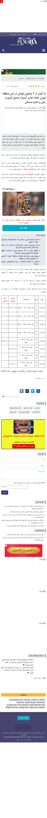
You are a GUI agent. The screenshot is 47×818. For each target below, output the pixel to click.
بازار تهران (13, 412)
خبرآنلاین (23, 42)
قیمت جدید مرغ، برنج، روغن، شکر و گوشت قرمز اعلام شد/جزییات (25, 526)
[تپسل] (2, 70)
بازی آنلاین (26, 700)
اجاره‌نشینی (35, 412)
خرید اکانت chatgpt (11, 707)
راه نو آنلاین (34, 700)
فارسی (44, 34)
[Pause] (4, 213)
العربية (39, 34)
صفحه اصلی (40, 78)
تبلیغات (15, 34)
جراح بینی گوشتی (30, 702)
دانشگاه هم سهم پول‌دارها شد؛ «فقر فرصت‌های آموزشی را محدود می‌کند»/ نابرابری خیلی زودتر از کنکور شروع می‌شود (17, 662)
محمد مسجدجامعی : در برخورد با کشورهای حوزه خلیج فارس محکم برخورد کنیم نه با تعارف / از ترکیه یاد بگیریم (17, 670)
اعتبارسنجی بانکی (22, 705)
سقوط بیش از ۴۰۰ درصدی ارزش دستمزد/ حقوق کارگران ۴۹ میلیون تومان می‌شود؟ (19, 251)
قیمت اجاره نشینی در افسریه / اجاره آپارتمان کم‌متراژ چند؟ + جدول (19, 240)
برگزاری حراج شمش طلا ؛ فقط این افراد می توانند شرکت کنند (26, 512)
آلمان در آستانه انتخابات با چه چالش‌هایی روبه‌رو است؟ (19, 263)
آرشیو (11, 34)
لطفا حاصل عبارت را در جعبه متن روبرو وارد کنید (30, 483)
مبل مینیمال (41, 702)
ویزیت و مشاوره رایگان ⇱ (23, 446)
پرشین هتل (20, 702)
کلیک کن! (23, 228)
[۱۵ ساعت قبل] (40, 670)
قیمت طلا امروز (12, 705)
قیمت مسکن (28, 408)
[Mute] (8, 213)
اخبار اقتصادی (30, 78)
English (35, 34)
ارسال (5, 492)
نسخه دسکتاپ (23, 718)
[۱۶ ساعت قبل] (40, 662)
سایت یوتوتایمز (23, 707)
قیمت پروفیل (33, 707)
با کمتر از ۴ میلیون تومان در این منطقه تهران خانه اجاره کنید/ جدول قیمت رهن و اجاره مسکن (24, 98)
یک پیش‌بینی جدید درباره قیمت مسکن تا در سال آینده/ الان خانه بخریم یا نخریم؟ (19, 246)
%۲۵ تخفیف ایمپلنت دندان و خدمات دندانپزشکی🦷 (23, 437)
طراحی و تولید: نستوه (22, 740)
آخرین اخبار (40, 502)
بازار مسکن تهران (15, 408)
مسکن (21, 78)
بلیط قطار (42, 707)
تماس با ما (24, 34)
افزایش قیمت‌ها (24, 412)
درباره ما (19, 34)
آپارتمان (31, 169)
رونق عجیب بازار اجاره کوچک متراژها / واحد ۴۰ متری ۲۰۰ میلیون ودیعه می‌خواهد (19, 257)
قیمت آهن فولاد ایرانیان (37, 705)
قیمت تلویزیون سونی (16, 700)
